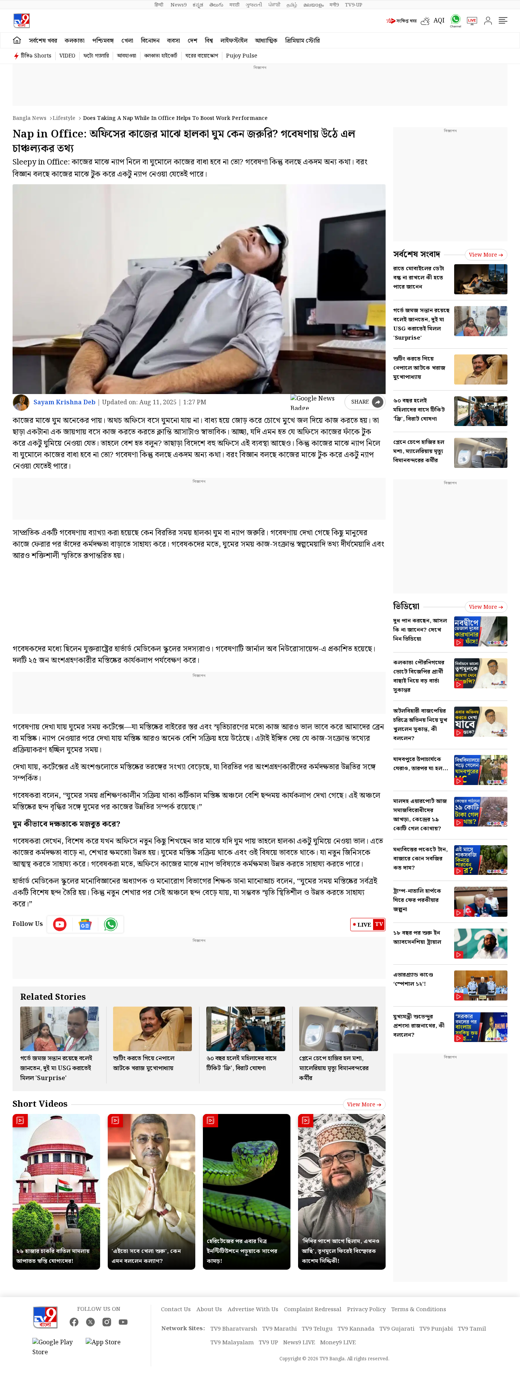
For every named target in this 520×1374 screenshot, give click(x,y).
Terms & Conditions (418, 1309)
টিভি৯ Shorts (36, 56)
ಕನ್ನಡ (198, 5)
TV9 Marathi (279, 1329)
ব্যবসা (173, 41)
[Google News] (85, 924)
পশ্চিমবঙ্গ (103, 41)
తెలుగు (216, 5)
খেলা (127, 41)
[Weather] (427, 21)
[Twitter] (90, 1322)
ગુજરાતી (254, 5)
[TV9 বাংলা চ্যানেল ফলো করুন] (453, 20)
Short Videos (40, 1104)
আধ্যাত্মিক (266, 41)
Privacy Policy (366, 1309)
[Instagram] (106, 1322)
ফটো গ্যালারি (96, 56)
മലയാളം (313, 5)
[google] (315, 402)
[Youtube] (60, 924)
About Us (209, 1309)
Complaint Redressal (312, 1309)
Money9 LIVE (338, 1342)
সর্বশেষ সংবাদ (416, 254)
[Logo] (21, 21)
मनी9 (334, 5)
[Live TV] (469, 21)
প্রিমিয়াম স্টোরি (302, 41)
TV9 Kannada (356, 1329)
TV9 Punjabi (436, 1329)
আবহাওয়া (126, 56)
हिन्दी (159, 5)
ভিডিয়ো (406, 606)
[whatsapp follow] (110, 924)
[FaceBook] (74, 1322)
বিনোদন (150, 41)
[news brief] (401, 21)
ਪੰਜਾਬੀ (274, 5)
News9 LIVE (299, 1342)
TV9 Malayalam (232, 1342)
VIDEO (67, 56)
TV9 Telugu (317, 1329)
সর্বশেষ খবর (43, 41)
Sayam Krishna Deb (64, 402)
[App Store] (108, 1348)
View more (361, 1105)
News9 (179, 5)
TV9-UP (353, 5)
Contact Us (176, 1309)
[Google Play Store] (55, 1348)
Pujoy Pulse (241, 56)
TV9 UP (268, 1342)
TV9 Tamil (472, 1329)
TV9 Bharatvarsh (234, 1329)
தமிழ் (292, 5)
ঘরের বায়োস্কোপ (201, 56)
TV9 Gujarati (397, 1329)
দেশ (192, 41)
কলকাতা (75, 41)
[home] (17, 40)
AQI (439, 21)
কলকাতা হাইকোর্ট (160, 56)
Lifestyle (64, 118)
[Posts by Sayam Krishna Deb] (21, 402)
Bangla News (29, 118)
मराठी (234, 5)
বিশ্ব (209, 41)
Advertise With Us (253, 1309)
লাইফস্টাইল (233, 41)
